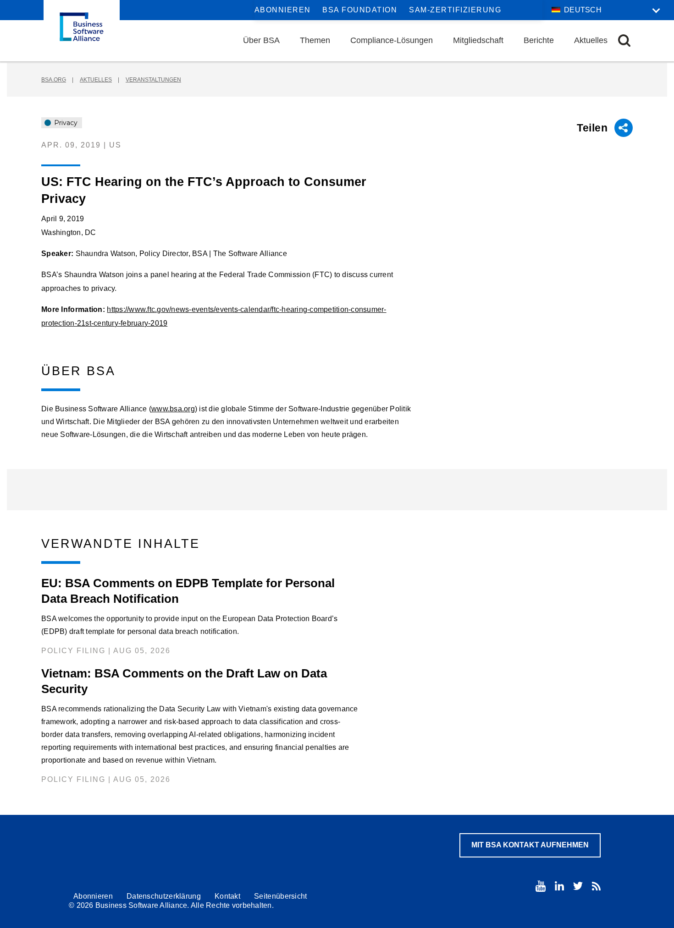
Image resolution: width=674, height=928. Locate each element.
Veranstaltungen (153, 79)
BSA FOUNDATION (359, 10)
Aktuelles (591, 40)
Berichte (539, 40)
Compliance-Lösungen (391, 40)
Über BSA (261, 40)
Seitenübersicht (280, 896)
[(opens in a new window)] (541, 886)
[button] (624, 40)
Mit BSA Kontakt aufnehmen (530, 845)
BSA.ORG (53, 79)
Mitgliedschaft (478, 40)
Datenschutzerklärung (164, 896)
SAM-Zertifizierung (455, 10)
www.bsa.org (173, 409)
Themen (315, 40)
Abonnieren (282, 10)
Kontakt (227, 896)
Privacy (64, 123)
